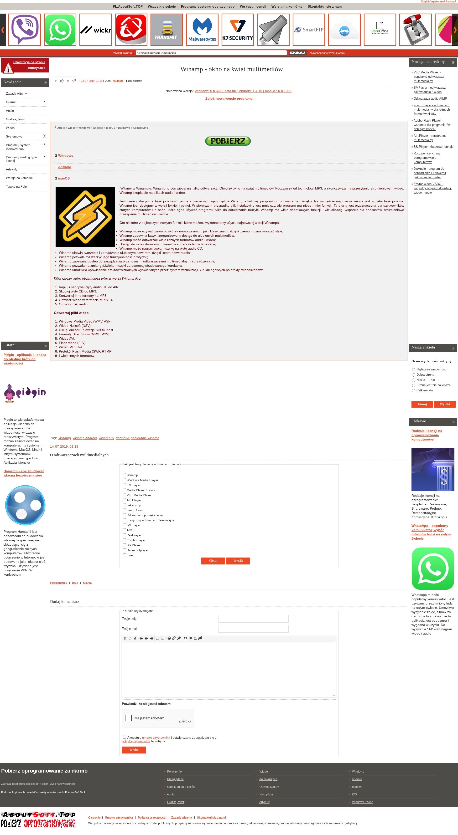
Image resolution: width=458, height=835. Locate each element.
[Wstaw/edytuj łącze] (174, 637)
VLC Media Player (139, 495)
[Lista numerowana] (162, 637)
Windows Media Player (142, 480)
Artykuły (11, 169)
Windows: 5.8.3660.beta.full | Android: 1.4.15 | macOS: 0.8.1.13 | (243, 91)
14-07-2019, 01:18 (91, 80)
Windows (84, 127)
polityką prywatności (136, 741)
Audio (61, 127)
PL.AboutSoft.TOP (128, 6)
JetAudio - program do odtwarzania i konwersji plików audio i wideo (430, 173)
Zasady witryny (16, 93)
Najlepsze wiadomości (431, 369)
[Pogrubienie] (125, 637)
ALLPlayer (134, 500)
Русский (451, 1)
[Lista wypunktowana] (157, 637)
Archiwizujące (268, 779)
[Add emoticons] (169, 637)
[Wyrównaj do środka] (146, 637)
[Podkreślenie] (134, 637)
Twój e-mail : (130, 628)
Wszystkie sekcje (162, 6)
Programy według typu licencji (21, 159)
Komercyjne (140, 127)
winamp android (85, 438)
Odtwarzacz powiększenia (145, 515)
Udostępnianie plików (181, 787)
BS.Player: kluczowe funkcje (433, 147)
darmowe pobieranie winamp (137, 438)
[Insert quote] (185, 637)
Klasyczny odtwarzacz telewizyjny (150, 520)
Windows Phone (362, 802)
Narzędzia (266, 794)
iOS (354, 794)
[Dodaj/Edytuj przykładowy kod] (190, 637)
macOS (110, 127)
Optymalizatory (269, 787)
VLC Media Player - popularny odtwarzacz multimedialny (429, 77)
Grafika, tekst (15, 119)
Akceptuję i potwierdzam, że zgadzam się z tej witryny (169, 739)
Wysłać (134, 749)
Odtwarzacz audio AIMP (430, 98)
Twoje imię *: (131, 618)
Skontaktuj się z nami (325, 6)
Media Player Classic (141, 490)
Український (437, 1)
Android (98, 127)
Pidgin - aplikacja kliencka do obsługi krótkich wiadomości (25, 359)
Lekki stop (134, 505)
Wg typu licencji (253, 6)
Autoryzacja (36, 68)
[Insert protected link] (179, 637)
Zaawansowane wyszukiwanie (327, 52)
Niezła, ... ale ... (427, 380)
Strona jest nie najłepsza (433, 385)
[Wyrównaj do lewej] (141, 637)
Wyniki (238, 560)
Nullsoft (118, 80)
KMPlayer (133, 485)
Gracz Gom (135, 510)
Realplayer (134, 535)
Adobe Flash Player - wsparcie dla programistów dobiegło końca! (432, 125)
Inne (130, 555)
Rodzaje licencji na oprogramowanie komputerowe (427, 158)
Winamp (64, 438)
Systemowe (14, 136)
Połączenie (174, 771)
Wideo (72, 127)
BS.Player (134, 545)
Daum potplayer (137, 550)
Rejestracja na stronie (29, 62)
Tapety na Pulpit (17, 186)
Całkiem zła (424, 390)
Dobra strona (425, 374)
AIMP (131, 530)
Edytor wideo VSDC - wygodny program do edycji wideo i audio (433, 188)
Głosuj (213, 560)
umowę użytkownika (156, 737)
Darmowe (124, 127)
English (425, 1)
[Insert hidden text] (200, 637)
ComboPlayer (136, 540)
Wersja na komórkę (286, 6)
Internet (11, 102)
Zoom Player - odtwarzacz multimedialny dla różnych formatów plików (432, 109)
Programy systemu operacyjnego (208, 6)
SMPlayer (133, 525)
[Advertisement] (229, 110)
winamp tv (106, 438)
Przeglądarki (175, 779)
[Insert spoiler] (195, 637)
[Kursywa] (129, 637)
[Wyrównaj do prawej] (151, 637)
